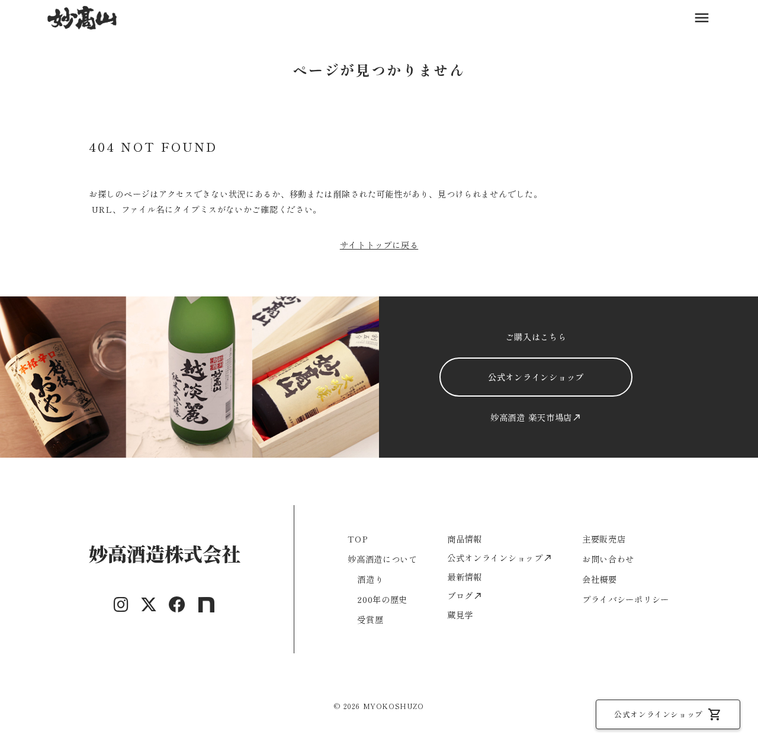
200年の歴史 (382, 599)
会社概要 (599, 579)
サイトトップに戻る (379, 244)
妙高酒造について (382, 559)
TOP (358, 538)
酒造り (370, 579)
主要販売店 (604, 538)
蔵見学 (460, 614)
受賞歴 (370, 619)
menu (702, 18)
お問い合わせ (608, 559)
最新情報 (464, 576)
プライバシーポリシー (625, 599)
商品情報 (464, 538)
